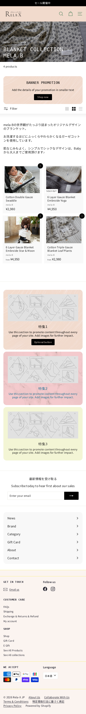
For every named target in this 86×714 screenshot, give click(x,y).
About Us (34, 697)
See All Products (13, 650)
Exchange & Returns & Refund (21, 616)
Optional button (43, 342)
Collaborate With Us (56, 697)
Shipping (8, 611)
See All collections (14, 655)
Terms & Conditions (15, 701)
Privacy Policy (12, 706)
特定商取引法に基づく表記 (48, 701)
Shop (6, 636)
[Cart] (70, 14)
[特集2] (43, 369)
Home (6, 42)
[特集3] (43, 425)
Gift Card (8, 640)
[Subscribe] (71, 496)
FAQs (6, 606)
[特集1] (43, 307)
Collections (20, 42)
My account (10, 621)
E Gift (6, 645)
